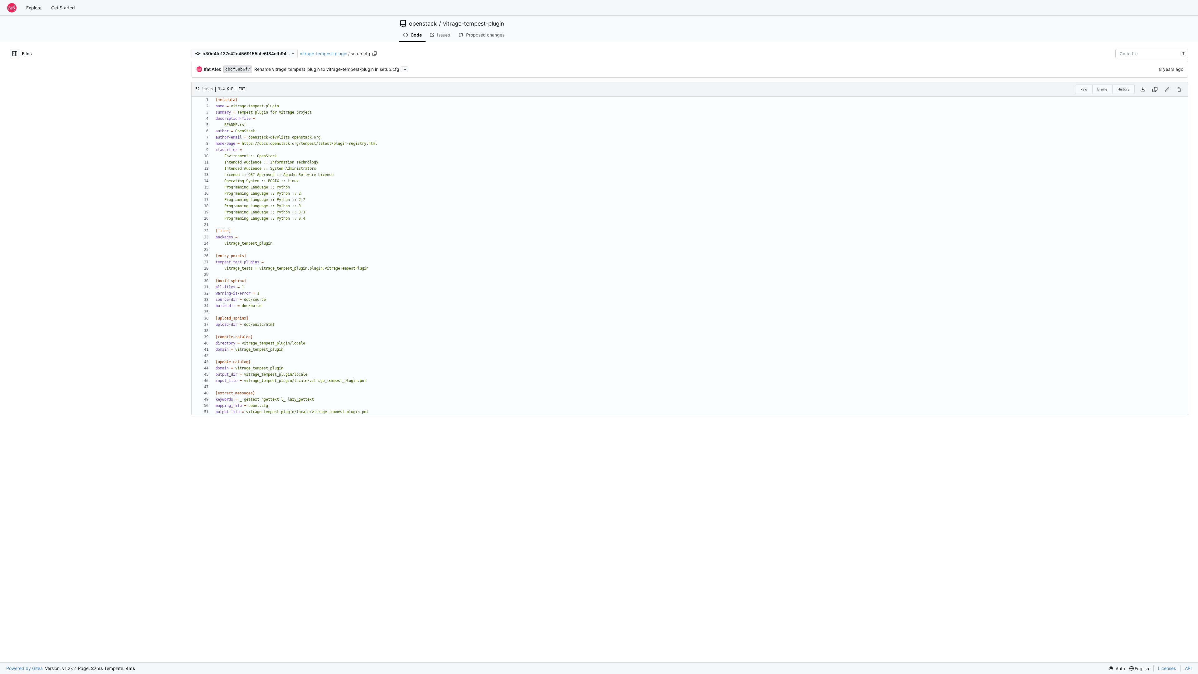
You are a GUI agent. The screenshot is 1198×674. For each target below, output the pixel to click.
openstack (423, 24)
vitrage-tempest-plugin (473, 24)
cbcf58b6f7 (237, 69)
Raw (1083, 89)
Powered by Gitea (24, 668)
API (1188, 668)
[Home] (12, 7)
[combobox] (1151, 53)
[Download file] (1143, 89)
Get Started (63, 7)
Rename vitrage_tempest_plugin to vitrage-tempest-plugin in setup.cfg (326, 69)
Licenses (1167, 668)
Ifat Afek (212, 69)
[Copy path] (375, 53)
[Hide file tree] (14, 53)
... (404, 68)
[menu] (1116, 668)
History (1123, 89)
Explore (33, 7)
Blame (1102, 89)
